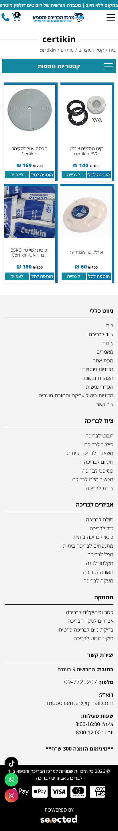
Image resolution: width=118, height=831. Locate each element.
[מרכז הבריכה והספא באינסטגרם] (11, 795)
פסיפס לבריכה (97, 470)
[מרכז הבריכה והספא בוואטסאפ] (11, 779)
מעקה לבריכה (98, 580)
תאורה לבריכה (98, 571)
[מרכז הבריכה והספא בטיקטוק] (11, 764)
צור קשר (104, 404)
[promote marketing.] (59, 819)
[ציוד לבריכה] (59, 17)
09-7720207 (80, 682)
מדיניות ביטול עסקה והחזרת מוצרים (76, 395)
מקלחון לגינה (99, 563)
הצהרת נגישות (98, 377)
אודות (107, 343)
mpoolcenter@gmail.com (80, 702)
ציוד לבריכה (101, 334)
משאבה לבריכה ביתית (90, 452)
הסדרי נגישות (99, 386)
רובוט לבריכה (99, 435)
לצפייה (73, 175)
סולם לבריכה (99, 519)
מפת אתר (103, 360)
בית (109, 325)
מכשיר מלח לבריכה (92, 479)
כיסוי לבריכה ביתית (93, 536)
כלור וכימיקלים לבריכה (89, 612)
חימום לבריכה (98, 461)
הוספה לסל (99, 175)
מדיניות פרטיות (97, 369)
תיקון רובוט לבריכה (93, 638)
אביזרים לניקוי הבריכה (90, 620)
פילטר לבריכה (98, 444)
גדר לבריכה (101, 528)
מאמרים (105, 351)
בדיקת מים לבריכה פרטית (86, 629)
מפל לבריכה (100, 554)
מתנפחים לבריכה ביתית (88, 545)
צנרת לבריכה (99, 488)
